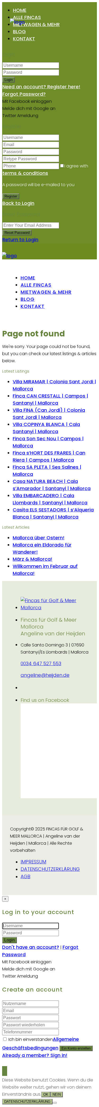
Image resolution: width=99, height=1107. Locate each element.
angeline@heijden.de (45, 675)
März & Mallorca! (32, 559)
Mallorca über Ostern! (38, 537)
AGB (25, 876)
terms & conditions (25, 173)
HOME (19, 10)
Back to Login (18, 203)
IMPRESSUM (33, 861)
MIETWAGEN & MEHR (36, 24)
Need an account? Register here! (41, 86)
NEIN (57, 1094)
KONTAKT (24, 38)
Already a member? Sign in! (34, 1055)
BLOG (19, 31)
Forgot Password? (24, 94)
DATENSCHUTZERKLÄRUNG (50, 869)
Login (8, 80)
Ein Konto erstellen (76, 1048)
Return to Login (20, 239)
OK (45, 1094)
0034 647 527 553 (41, 663)
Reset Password (17, 233)
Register (10, 196)
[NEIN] (55, 1103)
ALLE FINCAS (27, 17)
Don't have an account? (30, 947)
